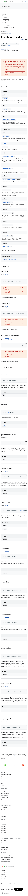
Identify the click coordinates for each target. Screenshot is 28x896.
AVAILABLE (5, 98)
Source (2, 778)
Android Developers (5, 11)
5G (1, 802)
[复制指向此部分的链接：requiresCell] (10, 548)
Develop (12, 11)
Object (8, 45)
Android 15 (3, 826)
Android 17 (3, 822)
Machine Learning (5, 793)
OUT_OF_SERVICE (7, 109)
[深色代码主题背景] (26, 280)
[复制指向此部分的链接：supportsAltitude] (13, 648)
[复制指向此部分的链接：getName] (8, 404)
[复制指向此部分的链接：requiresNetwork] (13, 582)
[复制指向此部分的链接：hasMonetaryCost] (13, 468)
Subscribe (18, 889)
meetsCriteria (6, 179)
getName (5, 147)
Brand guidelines (14, 883)
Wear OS (3, 809)
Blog (2, 783)
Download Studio (4, 847)
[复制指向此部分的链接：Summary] (9, 86)
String (4, 143)
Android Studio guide (5, 840)
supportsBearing (7, 236)
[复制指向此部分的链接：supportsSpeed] (12, 719)
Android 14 (3, 828)
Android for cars (4, 814)
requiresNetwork (7, 202)
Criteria (12, 179)
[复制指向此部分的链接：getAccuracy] (10, 372)
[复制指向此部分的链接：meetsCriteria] (11, 502)
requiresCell (6, 190)
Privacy (2, 799)
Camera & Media (4, 797)
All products (4, 879)
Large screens (4, 807)
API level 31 (9, 33)
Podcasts (3, 785)
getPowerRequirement (8, 156)
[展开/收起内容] (7, 14)
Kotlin (21, 39)
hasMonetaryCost (7, 168)
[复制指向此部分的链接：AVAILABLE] (9, 271)
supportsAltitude (7, 225)
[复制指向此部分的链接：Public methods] (14, 367)
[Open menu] (2, 1)
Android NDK (4, 849)
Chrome (3, 872)
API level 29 (9, 276)
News (2, 781)
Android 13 (3, 830)
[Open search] (19, 1)
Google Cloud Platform (6, 876)
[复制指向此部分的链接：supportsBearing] (12, 683)
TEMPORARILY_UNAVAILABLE (9, 119)
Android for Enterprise (6, 774)
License (7, 883)
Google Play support (5, 859)
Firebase (3, 874)
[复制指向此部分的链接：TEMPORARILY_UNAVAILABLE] (21, 335)
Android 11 (3, 835)
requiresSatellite (7, 213)
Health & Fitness (4, 795)
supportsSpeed (6, 246)
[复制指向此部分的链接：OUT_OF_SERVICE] (13, 303)
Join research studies (5, 861)
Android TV (3, 816)
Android (3, 772)
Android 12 (3, 832)
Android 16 (3, 824)
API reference (6, 6)
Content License (14, 755)
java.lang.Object (4, 49)
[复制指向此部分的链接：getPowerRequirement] (16, 435)
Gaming (3, 791)
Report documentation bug (7, 857)
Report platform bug (5, 855)
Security (3, 776)
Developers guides (5, 842)
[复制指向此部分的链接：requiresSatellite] (12, 614)
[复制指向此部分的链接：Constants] (10, 267)
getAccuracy (6, 136)
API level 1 (7, 31)
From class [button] (10, 259)
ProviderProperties (19, 72)
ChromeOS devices (5, 812)
